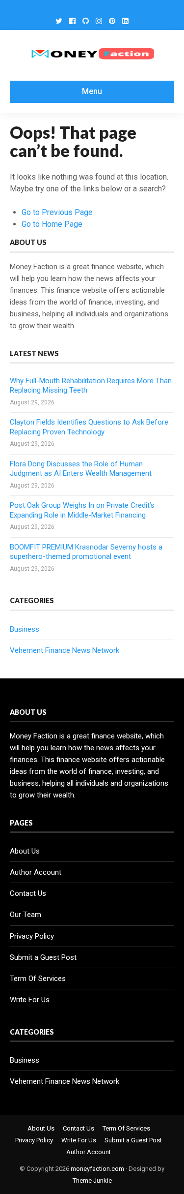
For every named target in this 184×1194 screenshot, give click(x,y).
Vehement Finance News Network (64, 650)
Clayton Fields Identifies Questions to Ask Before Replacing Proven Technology (89, 427)
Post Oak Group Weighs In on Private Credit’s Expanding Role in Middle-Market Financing (82, 510)
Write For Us (30, 999)
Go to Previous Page (57, 212)
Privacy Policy (32, 936)
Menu (92, 91)
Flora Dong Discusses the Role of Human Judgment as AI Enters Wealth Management (81, 468)
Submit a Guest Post (43, 957)
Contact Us (28, 893)
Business (24, 629)
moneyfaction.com (97, 1168)
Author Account (35, 872)
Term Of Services (38, 978)
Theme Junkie (92, 1180)
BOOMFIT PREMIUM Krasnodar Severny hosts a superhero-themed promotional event (86, 552)
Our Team (25, 914)
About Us (25, 851)
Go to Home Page (52, 224)
